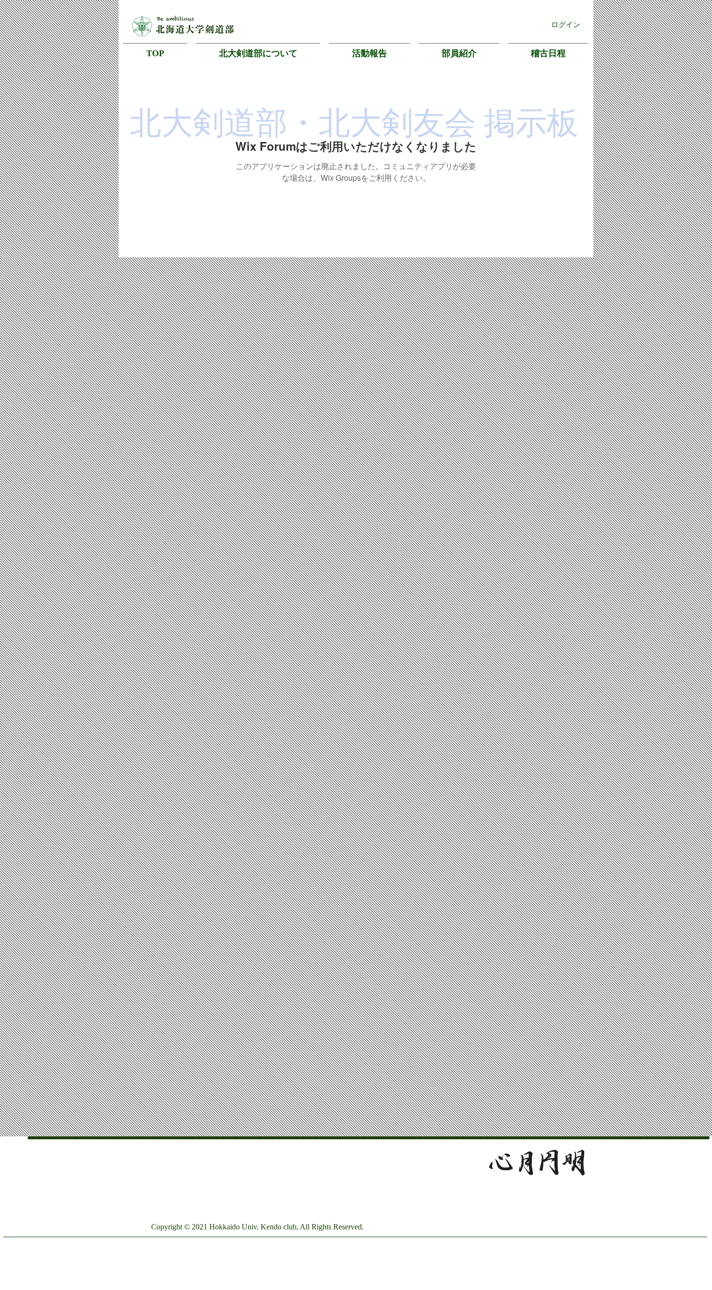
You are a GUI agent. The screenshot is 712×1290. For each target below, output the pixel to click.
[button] (258, 49)
